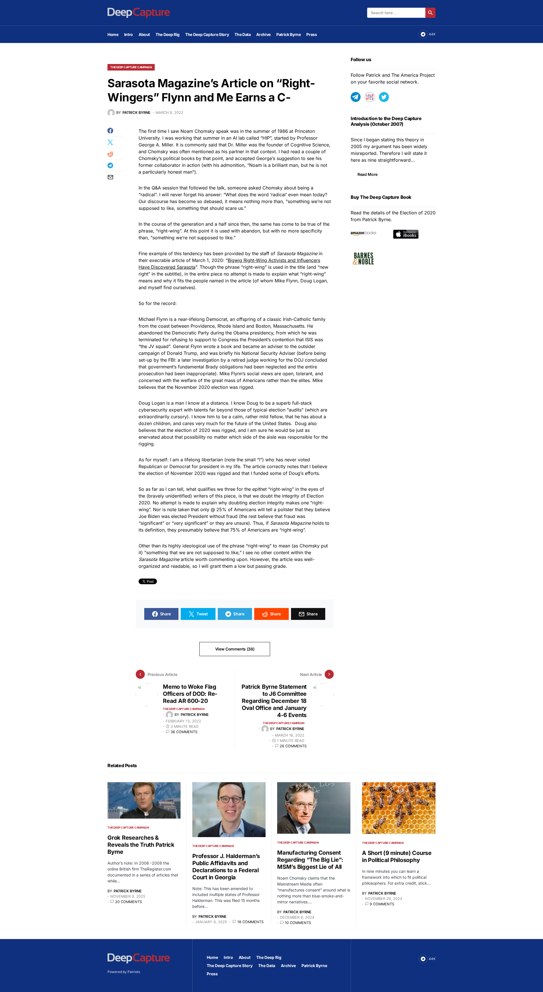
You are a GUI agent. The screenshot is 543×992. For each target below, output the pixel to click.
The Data (266, 965)
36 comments (184, 732)
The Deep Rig (268, 957)
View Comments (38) (235, 649)
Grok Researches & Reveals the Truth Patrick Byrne (140, 844)
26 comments (293, 746)
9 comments (382, 904)
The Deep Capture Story (230, 965)
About (245, 957)
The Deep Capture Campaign (131, 67)
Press (212, 973)
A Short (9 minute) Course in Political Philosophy (397, 856)
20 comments (128, 902)
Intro (228, 957)
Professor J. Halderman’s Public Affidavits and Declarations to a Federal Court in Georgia (226, 867)
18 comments (250, 922)
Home (212, 957)
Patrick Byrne (314, 965)
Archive (288, 965)
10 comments (298, 923)
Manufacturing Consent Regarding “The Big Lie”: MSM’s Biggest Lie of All (310, 859)
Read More (367, 174)
